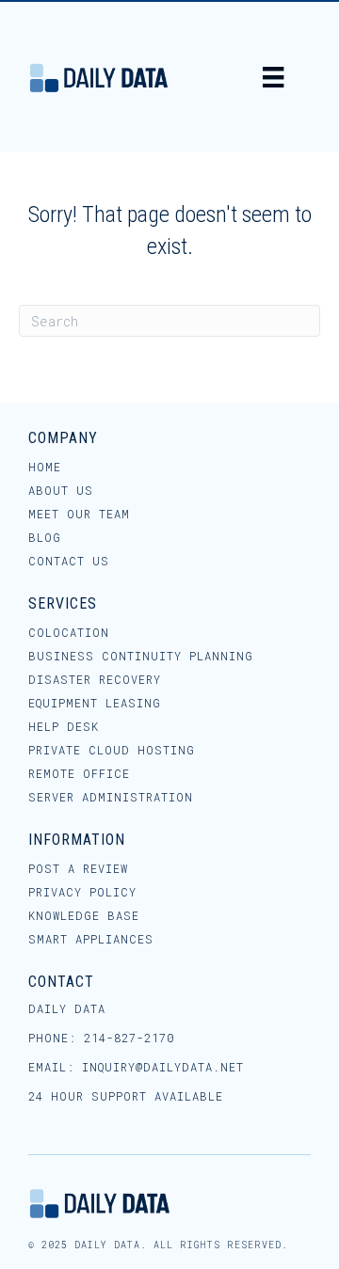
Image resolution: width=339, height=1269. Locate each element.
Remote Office (79, 774)
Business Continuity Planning (140, 656)
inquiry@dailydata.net (163, 1066)
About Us (60, 491)
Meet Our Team (79, 514)
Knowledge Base (83, 916)
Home (44, 467)
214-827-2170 (129, 1037)
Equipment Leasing (94, 703)
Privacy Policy (82, 892)
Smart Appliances (90, 939)
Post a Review (78, 869)
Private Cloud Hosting (111, 750)
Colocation (68, 633)
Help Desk (63, 727)
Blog (44, 538)
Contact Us (68, 561)
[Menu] (273, 77)
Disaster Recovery (94, 680)
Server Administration (110, 797)
